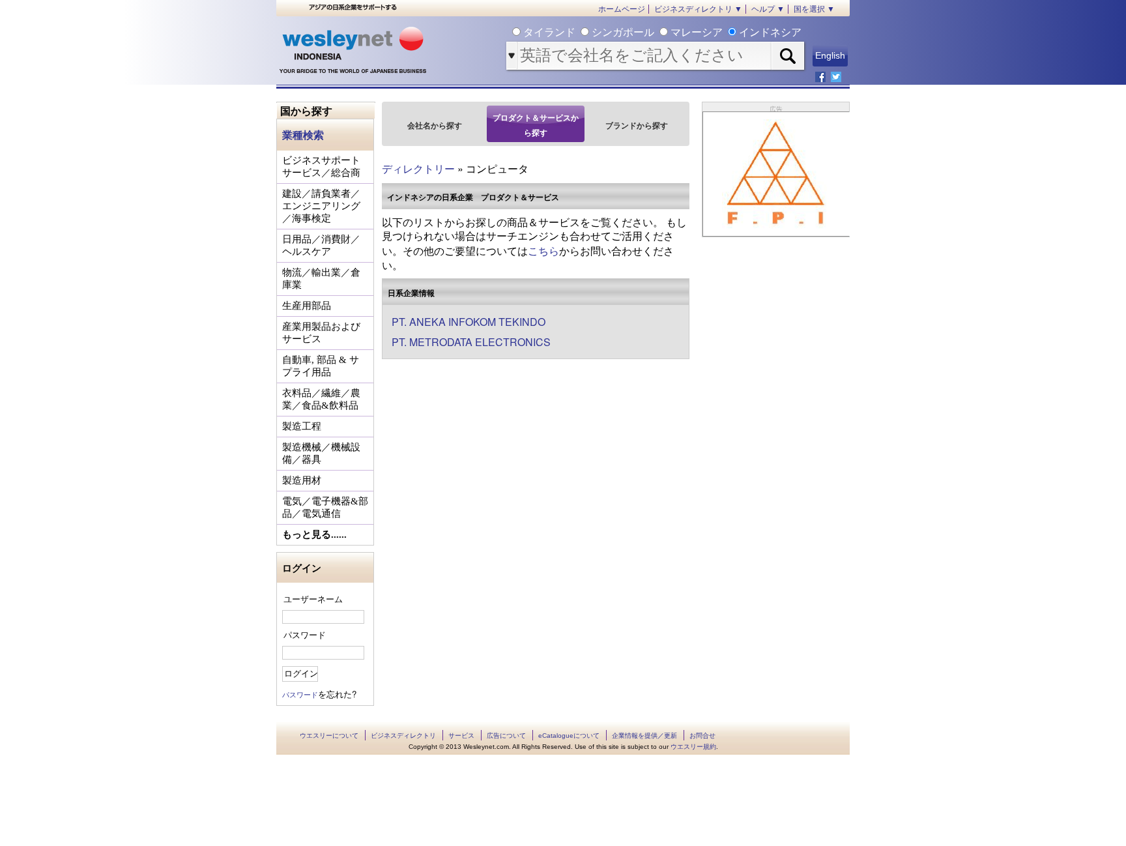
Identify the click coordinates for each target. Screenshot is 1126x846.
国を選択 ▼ (814, 9)
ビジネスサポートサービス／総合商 (321, 166)
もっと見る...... (314, 534)
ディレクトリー (418, 168)
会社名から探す (434, 125)
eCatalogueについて (568, 735)
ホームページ (621, 9)
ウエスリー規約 (693, 746)
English (830, 55)
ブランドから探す (636, 125)
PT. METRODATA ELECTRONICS (471, 341)
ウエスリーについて (329, 735)
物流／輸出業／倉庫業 (321, 278)
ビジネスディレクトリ (403, 735)
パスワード (304, 634)
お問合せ (702, 735)
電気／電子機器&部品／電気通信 (325, 507)
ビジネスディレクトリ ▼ (698, 9)
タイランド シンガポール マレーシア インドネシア (661, 32)
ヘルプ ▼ (768, 9)
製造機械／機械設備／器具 (321, 453)
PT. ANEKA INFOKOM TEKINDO (468, 321)
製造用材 (301, 480)
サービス (461, 735)
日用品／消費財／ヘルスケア (321, 245)
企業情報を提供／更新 (644, 735)
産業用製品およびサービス (321, 332)
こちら (543, 250)
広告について (506, 735)
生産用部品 (306, 305)
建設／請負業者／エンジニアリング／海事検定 (321, 206)
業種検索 (303, 134)
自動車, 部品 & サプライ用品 (320, 366)
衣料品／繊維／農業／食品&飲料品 (321, 399)
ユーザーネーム (313, 598)
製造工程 (301, 426)
